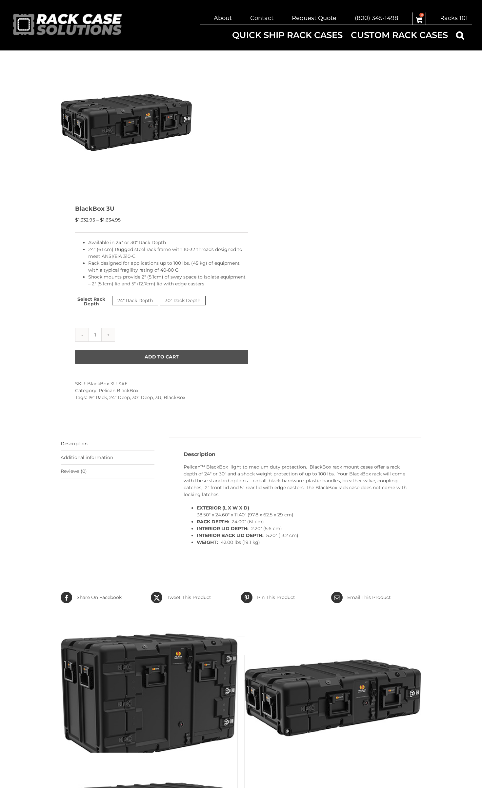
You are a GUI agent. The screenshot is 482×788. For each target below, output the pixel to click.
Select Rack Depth (91, 301)
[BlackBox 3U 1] (147, 122)
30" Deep (142, 397)
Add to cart (162, 357)
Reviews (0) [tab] (74, 471)
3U (158, 397)
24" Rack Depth (135, 300)
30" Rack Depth (182, 300)
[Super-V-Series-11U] (149, 698)
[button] (460, 35)
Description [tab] (74, 444)
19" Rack (97, 397)
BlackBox (174, 397)
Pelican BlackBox (118, 391)
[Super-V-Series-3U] (333, 698)
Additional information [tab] (87, 457)
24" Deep (119, 397)
